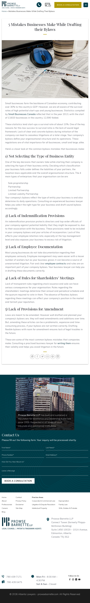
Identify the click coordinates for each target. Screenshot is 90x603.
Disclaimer (20, 504)
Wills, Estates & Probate (68, 508)
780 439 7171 (14, 576)
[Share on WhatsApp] (32, 356)
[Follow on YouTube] (79, 579)
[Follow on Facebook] (70, 579)
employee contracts (55, 263)
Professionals (7, 504)
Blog (3, 512)
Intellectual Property (39, 508)
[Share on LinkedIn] (57, 356)
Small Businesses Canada (22, 114)
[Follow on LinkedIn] (76, 579)
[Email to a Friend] (47, 356)
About (4, 501)
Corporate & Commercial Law (43, 501)
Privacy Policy (21, 501)
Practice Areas (37, 497)
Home (4, 11)
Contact (19, 497)
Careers (5, 508)
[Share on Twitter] (42, 356)
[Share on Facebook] (37, 356)
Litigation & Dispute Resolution (43, 504)
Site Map (19, 508)
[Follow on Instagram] (73, 579)
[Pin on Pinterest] (52, 356)
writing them (64, 343)
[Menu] (85, 5)
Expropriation (64, 501)
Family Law (63, 504)
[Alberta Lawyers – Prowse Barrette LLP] (13, 4)
